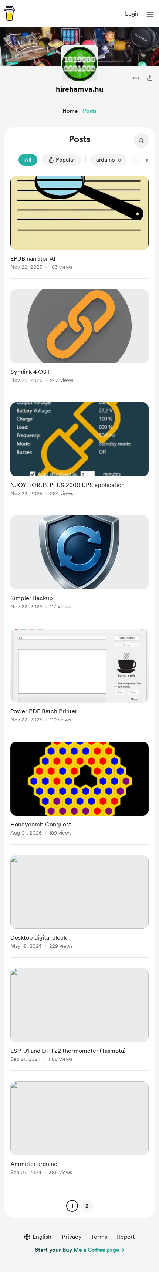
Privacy (71, 1236)
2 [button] (86, 1205)
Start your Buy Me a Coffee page (77, 1249)
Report (126, 1236)
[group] (79, 227)
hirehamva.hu (80, 89)
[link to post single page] (79, 224)
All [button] (27, 159)
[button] (150, 14)
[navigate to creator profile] (79, 63)
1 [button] (72, 1205)
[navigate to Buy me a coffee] (9, 13)
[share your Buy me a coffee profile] (149, 78)
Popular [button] (65, 159)
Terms (99, 1236)
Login (132, 13)
